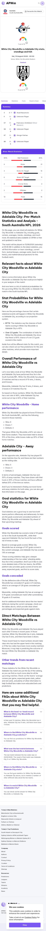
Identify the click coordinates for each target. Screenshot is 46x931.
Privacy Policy (6, 860)
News (3, 891)
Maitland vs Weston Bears (10, 844)
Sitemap (4, 869)
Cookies (4, 863)
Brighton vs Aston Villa (9, 816)
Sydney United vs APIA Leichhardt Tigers (14, 835)
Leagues (4, 879)
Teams (3, 882)
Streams (4, 885)
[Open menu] (42, 3)
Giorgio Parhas (22, 135)
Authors (4, 854)
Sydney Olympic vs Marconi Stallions (13, 841)
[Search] (39, 3)
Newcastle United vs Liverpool (11, 819)
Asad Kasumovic (23, 113)
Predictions (5, 876)
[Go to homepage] (9, 3)
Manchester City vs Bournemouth (12, 813)
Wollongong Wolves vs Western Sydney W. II (16, 838)
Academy (4, 888)
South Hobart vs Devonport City (11, 832)
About (3, 851)
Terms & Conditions (8, 866)
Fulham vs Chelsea (7, 822)
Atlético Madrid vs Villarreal (10, 825)
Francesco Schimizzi (24, 123)
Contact (4, 857)
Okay (25, 925)
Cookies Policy (31, 917)
